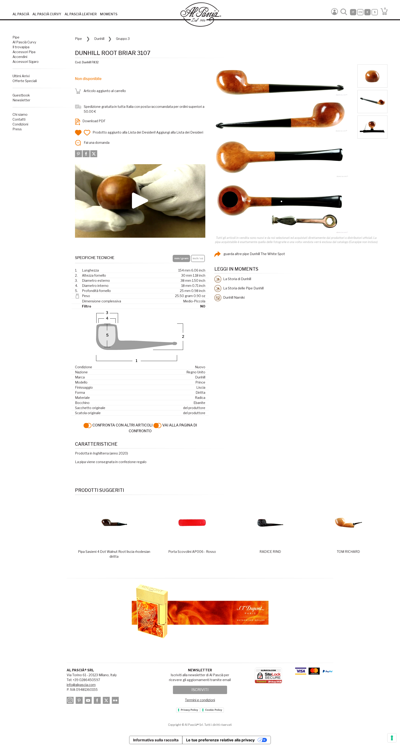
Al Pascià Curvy (24, 42)
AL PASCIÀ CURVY (46, 14)
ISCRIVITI (200, 690)
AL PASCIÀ (20, 14)
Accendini (19, 57)
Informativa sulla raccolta (155, 740)
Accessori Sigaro (25, 62)
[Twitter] (93, 153)
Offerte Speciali (24, 81)
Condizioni (20, 124)
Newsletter (21, 100)
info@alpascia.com (81, 685)
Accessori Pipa (23, 52)
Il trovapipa (20, 47)
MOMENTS (108, 14)
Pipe (15, 37)
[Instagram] (71, 701)
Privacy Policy (189, 709)
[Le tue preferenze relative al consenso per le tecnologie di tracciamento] (392, 737)
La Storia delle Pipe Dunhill (243, 288)
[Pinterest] (79, 153)
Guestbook (21, 95)
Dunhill (99, 39)
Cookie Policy (213, 709)
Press (17, 129)
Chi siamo (20, 114)
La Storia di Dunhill (236, 279)
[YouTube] (89, 701)
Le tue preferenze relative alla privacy (220, 740)
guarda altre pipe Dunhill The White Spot (254, 254)
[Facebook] (86, 153)
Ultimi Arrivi (21, 76)
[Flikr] (116, 701)
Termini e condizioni (200, 700)
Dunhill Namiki (233, 297)
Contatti (18, 119)
